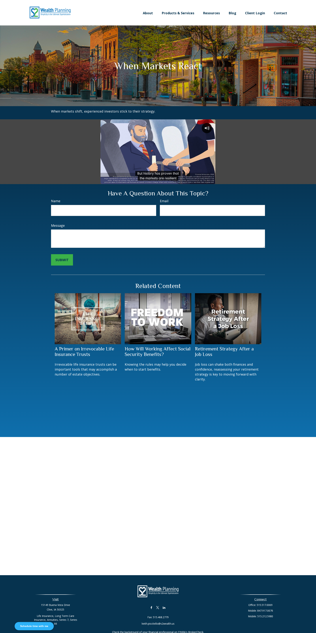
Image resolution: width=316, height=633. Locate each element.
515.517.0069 (264, 605)
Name (55, 201)
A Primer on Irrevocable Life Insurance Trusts (84, 351)
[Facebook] (151, 607)
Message (58, 225)
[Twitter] (157, 607)
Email (164, 201)
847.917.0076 (265, 610)
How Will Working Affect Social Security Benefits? (158, 351)
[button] (148, 13)
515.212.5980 (265, 616)
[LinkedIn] (164, 607)
